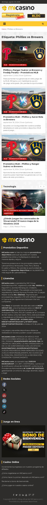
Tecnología (9, 186)
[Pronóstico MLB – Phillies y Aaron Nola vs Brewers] (23, 101)
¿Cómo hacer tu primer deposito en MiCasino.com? (23, 477)
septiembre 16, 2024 (11, 169)
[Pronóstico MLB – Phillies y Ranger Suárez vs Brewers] (23, 148)
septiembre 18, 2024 (11, 122)
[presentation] (40, 186)
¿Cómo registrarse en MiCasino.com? (17, 473)
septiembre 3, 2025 (10, 76)
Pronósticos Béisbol (17, 65)
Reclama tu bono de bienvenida (15, 481)
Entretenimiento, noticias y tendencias (20, 213)
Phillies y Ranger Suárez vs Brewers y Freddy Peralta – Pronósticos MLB (22, 71)
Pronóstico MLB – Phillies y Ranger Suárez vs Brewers (21, 165)
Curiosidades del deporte (14, 210)
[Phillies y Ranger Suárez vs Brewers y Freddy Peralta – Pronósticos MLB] (23, 54)
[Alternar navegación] (4, 23)
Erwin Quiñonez (25, 76)
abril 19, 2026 (8, 224)
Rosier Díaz (18, 224)
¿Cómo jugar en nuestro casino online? (18, 485)
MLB (5, 65)
